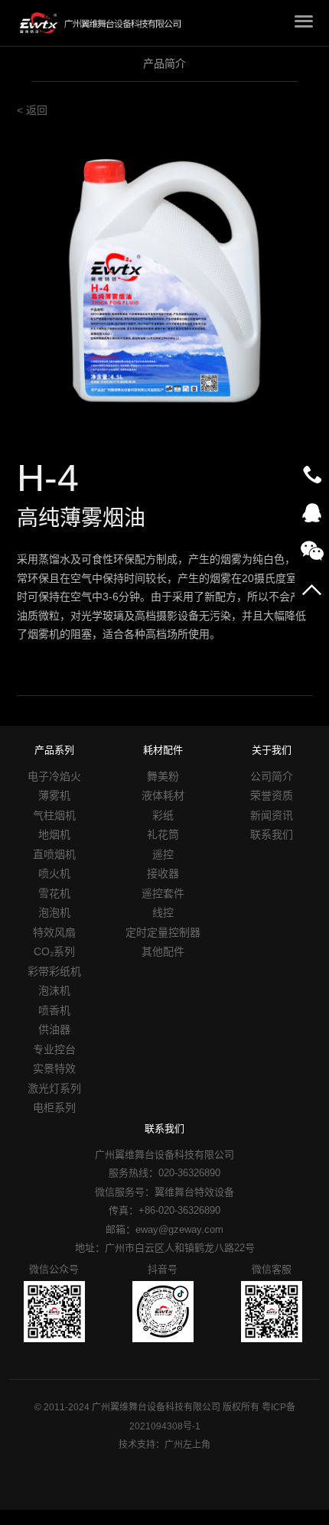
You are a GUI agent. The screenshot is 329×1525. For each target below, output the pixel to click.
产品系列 (54, 750)
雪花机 (54, 893)
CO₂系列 (54, 951)
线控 (163, 912)
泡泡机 (54, 912)
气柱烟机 (54, 815)
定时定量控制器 (162, 932)
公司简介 (271, 776)
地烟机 (54, 834)
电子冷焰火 (54, 776)
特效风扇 (54, 932)
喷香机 (54, 1010)
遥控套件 (163, 893)
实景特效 (54, 1068)
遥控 (163, 854)
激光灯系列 (54, 1088)
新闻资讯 (271, 815)
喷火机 (54, 873)
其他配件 (163, 951)
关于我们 (272, 750)
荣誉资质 (271, 795)
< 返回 (32, 110)
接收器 (163, 873)
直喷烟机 (54, 854)
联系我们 (271, 834)
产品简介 (164, 63)
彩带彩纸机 (54, 971)
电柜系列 (54, 1107)
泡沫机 (54, 990)
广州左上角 (187, 1444)
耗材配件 (163, 750)
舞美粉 (163, 776)
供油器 (54, 1029)
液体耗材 (163, 795)
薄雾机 (54, 795)
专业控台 (54, 1049)
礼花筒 (163, 834)
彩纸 (163, 815)
